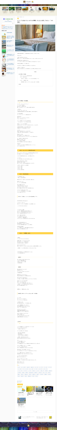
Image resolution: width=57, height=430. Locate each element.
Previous (3, 10)
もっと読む (35, 411)
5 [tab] (28, 14)
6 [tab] (29, 14)
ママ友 (33, 370)
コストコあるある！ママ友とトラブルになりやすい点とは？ (10, 50)
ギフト (45, 367)
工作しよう (45, 372)
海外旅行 (26, 374)
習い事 (41, 374)
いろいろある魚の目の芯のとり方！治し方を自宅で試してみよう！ (10, 60)
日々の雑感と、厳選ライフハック (28, 427)
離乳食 (29, 376)
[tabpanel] (5, 10)
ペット (29, 370)
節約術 (34, 374)
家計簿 (36, 372)
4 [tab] (27, 14)
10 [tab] (32, 14)
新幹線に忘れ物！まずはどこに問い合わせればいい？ (11, 12)
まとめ (20, 84)
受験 (27, 372)
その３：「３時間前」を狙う (24, 80)
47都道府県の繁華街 (21, 392)
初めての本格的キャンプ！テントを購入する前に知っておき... (5, 12)
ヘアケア (24, 370)
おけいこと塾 (23, 367)
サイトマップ (36, 423)
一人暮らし (42, 370)
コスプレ (49, 367)
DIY (19, 367)
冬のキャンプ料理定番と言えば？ (38, 11)
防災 (26, 376)
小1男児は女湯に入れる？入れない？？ (8, 26)
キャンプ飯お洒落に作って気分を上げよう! (45, 11)
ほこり (36, 367)
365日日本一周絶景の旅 (8, 21)
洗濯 (22, 374)
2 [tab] (25, 14)
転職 (22, 376)
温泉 (30, 374)
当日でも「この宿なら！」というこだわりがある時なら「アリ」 (30, 78)
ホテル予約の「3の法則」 (22, 74)
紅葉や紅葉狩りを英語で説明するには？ (18, 11)
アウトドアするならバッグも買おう (31, 11)
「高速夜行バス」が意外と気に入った (8, 27)
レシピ (37, 370)
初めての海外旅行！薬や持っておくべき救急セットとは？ (51, 12)
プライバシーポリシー (31, 423)
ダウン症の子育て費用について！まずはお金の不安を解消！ (10, 64)
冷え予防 (19, 372)
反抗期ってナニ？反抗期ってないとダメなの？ (25, 12)
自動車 (46, 374)
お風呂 (32, 367)
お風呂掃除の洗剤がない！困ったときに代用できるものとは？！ (10, 55)
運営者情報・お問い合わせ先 (24, 423)
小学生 (40, 372)
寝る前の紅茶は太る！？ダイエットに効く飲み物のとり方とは (10, 69)
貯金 (19, 376)
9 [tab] (31, 14)
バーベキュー (20, 370)
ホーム (19, 423)
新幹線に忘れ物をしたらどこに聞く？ (8, 28)
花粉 (49, 374)
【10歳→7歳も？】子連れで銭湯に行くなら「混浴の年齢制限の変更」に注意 (10, 37)
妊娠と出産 (31, 372)
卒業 (23, 372)
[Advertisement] (35, 93)
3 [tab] (26, 14)
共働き (50, 370)
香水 (37, 376)
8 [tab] (30, 14)
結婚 (38, 374)
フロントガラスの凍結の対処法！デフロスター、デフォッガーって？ (39, 393)
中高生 (46, 370)
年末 (49, 372)
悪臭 (19, 374)
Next (54, 10)
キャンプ (41, 367)
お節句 (28, 367)
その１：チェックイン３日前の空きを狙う (26, 75)
